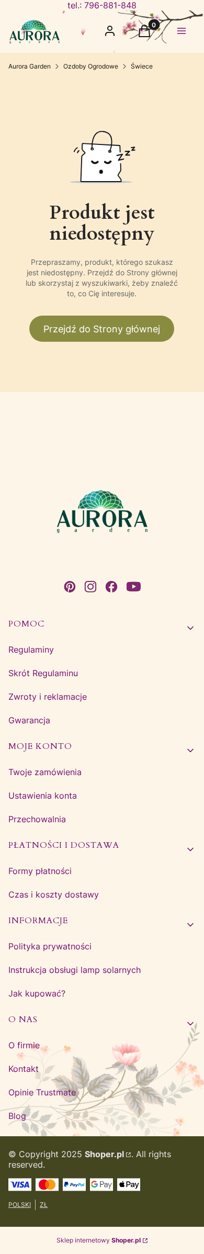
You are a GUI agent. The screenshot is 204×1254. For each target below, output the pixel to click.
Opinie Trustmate (42, 1092)
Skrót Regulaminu (43, 673)
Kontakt (23, 1068)
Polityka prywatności (50, 946)
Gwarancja (29, 720)
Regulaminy (31, 649)
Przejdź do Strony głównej (101, 328)
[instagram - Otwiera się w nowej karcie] (90, 586)
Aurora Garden (29, 66)
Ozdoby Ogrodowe (90, 66)
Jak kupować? (36, 993)
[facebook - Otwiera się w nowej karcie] (111, 586)
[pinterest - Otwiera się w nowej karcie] (69, 586)
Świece (142, 66)
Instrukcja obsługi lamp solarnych (74, 970)
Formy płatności (40, 871)
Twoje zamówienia (45, 772)
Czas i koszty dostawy (53, 894)
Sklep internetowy (98, 1240)
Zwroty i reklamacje (47, 696)
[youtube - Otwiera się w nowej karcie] (133, 586)
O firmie (24, 1045)
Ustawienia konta (42, 795)
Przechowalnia (37, 819)
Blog (17, 1116)
